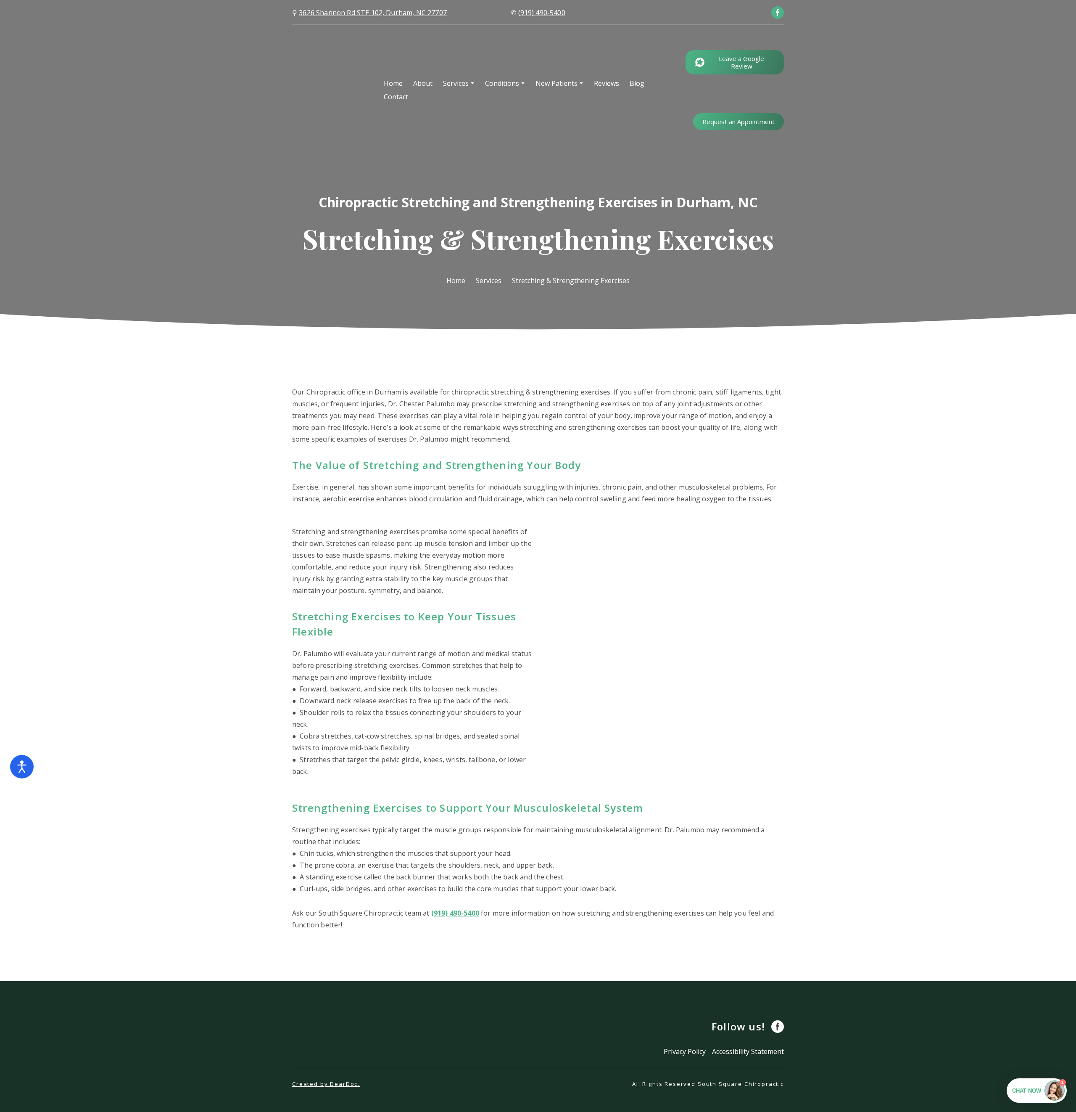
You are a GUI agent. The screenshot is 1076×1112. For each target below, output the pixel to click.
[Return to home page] (331, 90)
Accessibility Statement (748, 1051)
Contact (396, 96)
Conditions (502, 83)
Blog (637, 83)
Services (456, 83)
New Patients (556, 83)
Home (393, 83)
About (423, 83)
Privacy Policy (685, 1051)
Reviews (606, 83)
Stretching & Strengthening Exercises (571, 280)
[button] (777, 12)
